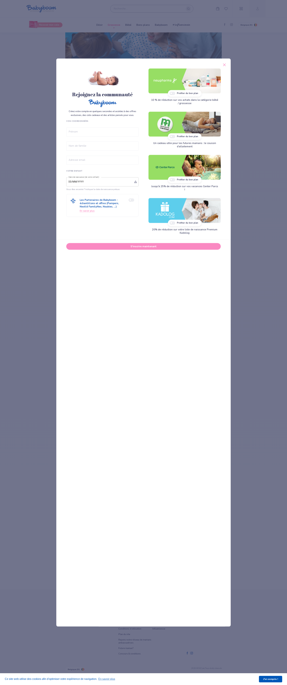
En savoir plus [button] (106, 679)
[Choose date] (135, 181)
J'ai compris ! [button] (270, 679)
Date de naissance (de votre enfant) (84, 177)
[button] (102, 205)
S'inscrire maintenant (144, 246)
